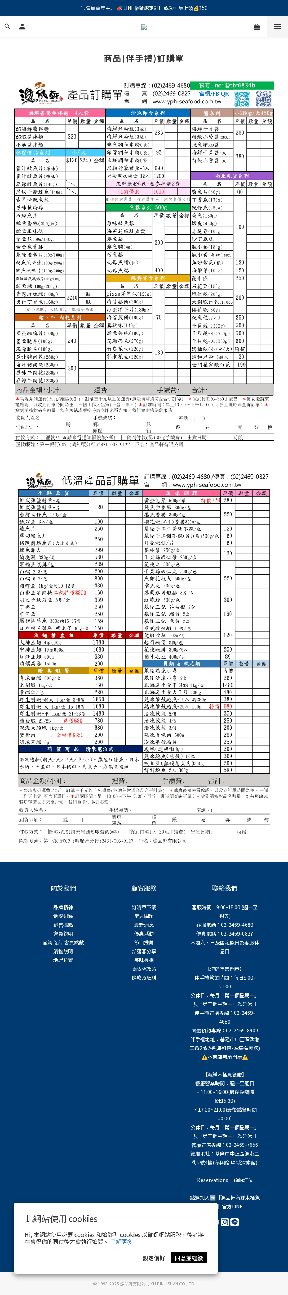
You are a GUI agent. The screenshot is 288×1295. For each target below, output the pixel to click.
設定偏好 (154, 1257)
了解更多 (121, 1241)
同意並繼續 (189, 1257)
